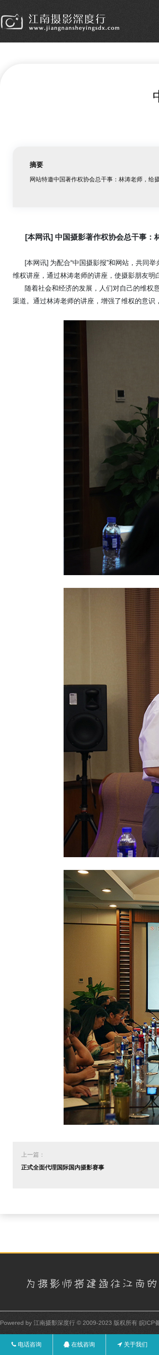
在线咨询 (82, 1344)
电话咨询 (29, 1344)
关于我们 (135, 1344)
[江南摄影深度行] (62, 22)
